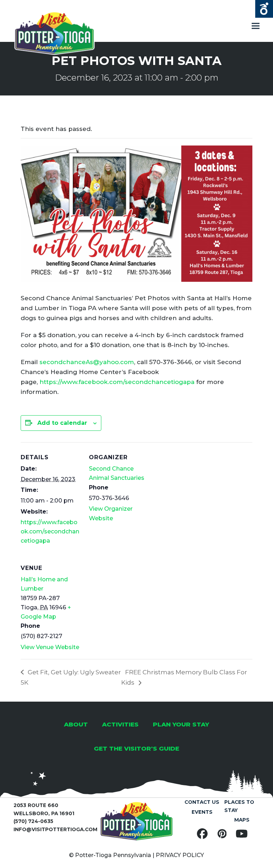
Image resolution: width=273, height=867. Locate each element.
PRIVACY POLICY (180, 855)
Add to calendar (62, 422)
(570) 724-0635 (33, 821)
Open (264, 9)
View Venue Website (50, 647)
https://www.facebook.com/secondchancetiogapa (116, 381)
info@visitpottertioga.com (55, 829)
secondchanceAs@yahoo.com (86, 362)
